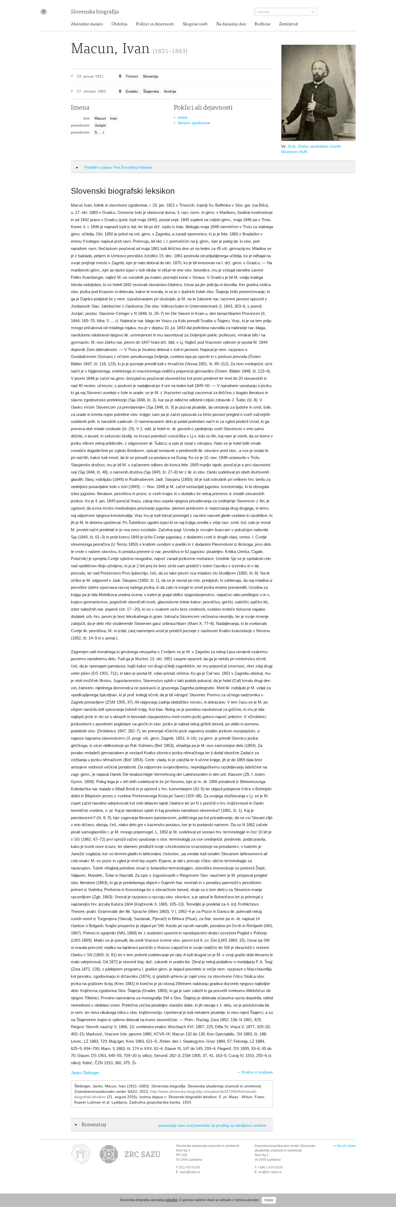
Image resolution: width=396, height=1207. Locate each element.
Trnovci (132, 76)
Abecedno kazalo (87, 24)
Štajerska (151, 91)
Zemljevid (288, 24)
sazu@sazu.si (190, 1172)
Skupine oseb (195, 24)
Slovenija (150, 76)
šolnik (182, 117)
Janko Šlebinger (85, 1072)
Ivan (113, 118)
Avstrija (170, 91)
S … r (99, 132)
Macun (100, 118)
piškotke (171, 1200)
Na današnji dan (231, 24)
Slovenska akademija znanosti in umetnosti (207, 1146)
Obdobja (119, 24)
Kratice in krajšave (257, 1072)
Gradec (132, 91)
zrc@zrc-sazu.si (270, 1172)
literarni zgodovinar (194, 123)
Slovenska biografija (95, 12)
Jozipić (100, 125)
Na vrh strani (346, 1146)
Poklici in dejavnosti (155, 24)
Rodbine (262, 24)
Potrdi (269, 1200)
